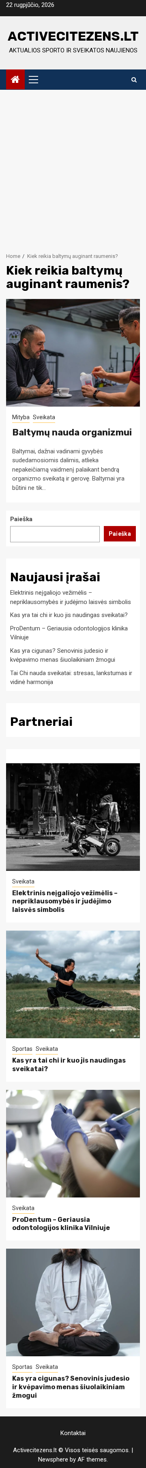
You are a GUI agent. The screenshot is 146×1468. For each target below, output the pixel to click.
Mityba (21, 417)
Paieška (21, 519)
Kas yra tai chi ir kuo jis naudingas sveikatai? (69, 615)
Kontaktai (73, 1433)
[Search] (134, 79)
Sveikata (44, 417)
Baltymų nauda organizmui (72, 432)
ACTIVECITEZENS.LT (73, 36)
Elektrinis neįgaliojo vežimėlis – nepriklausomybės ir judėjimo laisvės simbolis (65, 901)
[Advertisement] (73, 167)
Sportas (22, 1049)
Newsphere (53, 1459)
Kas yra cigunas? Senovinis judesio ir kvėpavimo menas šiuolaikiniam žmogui (70, 1387)
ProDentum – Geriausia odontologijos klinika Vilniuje (61, 1224)
